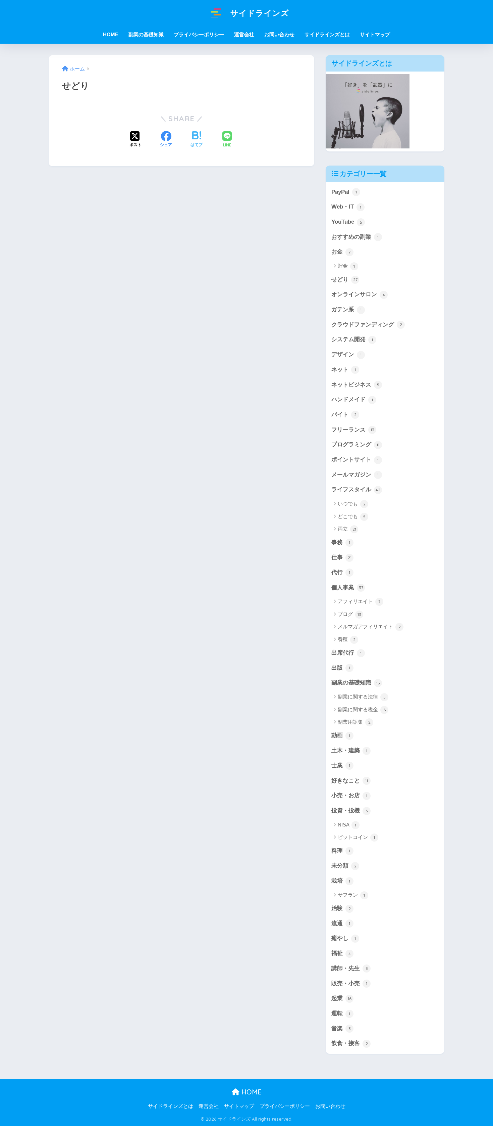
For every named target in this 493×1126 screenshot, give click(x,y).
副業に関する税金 (362, 709)
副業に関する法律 (362, 697)
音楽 (341, 1028)
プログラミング (355, 444)
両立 (347, 529)
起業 (341, 998)
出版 (340, 668)
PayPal (344, 192)
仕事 (341, 557)
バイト (344, 414)
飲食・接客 (349, 1043)
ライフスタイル (355, 489)
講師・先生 (349, 968)
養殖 (346, 639)
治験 (341, 908)
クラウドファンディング (366, 324)
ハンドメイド (352, 399)
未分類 (344, 865)
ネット (343, 369)
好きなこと (349, 780)
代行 (340, 572)
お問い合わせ (279, 34)
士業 (340, 765)
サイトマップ (375, 34)
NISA (347, 824)
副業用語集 (354, 722)
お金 (340, 252)
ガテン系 (346, 309)
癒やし (343, 938)
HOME (250, 1092)
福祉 (341, 953)
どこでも (352, 516)
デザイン (346, 354)
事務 (340, 542)
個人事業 (347, 587)
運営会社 (244, 34)
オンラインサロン (358, 294)
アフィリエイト (359, 601)
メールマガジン (355, 474)
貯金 (346, 266)
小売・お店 (349, 795)
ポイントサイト (355, 459)
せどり (344, 279)
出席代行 (346, 652)
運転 (340, 1013)
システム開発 (352, 339)
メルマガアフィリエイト (369, 626)
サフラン (351, 895)
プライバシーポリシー (199, 34)
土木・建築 (349, 750)
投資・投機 (349, 810)
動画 (340, 735)
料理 (340, 851)
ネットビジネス (355, 384)
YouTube (346, 222)
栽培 (340, 880)
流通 (340, 923)
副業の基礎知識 (355, 682)
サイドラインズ (258, 13)
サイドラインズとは (327, 34)
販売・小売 (349, 983)
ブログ (349, 614)
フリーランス (352, 429)
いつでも (352, 503)
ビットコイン (356, 837)
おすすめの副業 (355, 237)
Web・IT (346, 207)
